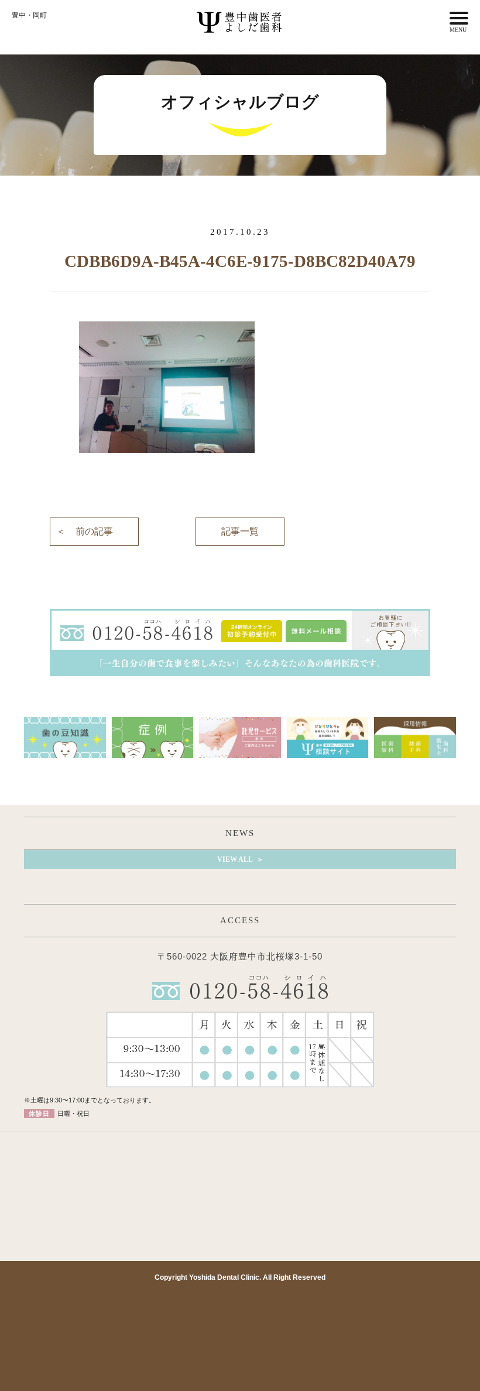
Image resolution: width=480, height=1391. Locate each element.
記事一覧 (240, 531)
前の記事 (94, 531)
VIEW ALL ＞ (240, 859)
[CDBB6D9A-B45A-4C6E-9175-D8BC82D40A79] (240, 387)
